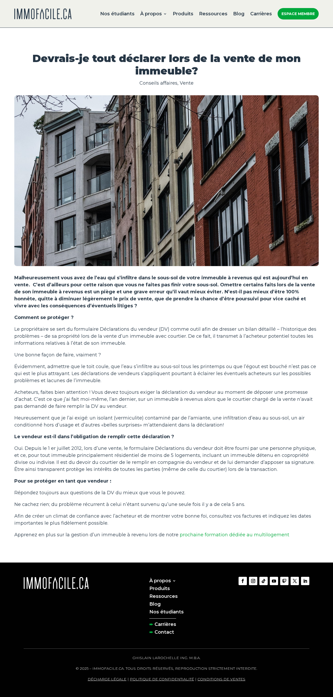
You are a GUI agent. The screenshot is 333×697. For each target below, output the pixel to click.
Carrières (261, 14)
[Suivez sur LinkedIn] (305, 581)
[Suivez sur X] (295, 581)
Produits (183, 14)
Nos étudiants (117, 14)
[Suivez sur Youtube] (274, 581)
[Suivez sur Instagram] (253, 581)
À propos (151, 14)
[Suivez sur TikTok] (263, 581)
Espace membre (298, 13)
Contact (164, 631)
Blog (239, 14)
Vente (187, 83)
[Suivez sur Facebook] (243, 581)
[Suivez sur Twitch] (284, 581)
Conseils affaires (158, 83)
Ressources (213, 14)
